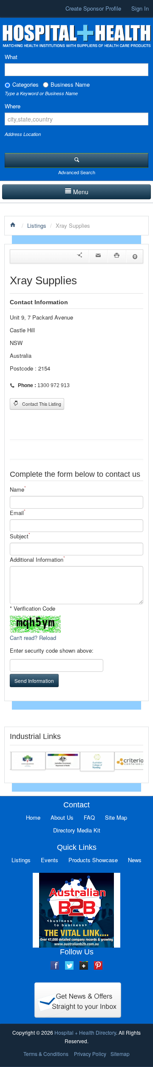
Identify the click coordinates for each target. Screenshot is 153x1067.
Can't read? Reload (33, 638)
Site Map (116, 817)
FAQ (89, 817)
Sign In (140, 8)
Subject (20, 536)
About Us (62, 817)
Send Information (34, 680)
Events (49, 860)
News (135, 860)
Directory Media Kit (76, 830)
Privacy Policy (90, 1053)
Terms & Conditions (45, 1053)
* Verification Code (32, 608)
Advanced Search (76, 172)
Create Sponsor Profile (93, 8)
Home (33, 817)
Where (12, 106)
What (11, 57)
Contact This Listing (41, 404)
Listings (36, 225)
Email (18, 513)
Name (18, 489)
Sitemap (120, 1053)
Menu (80, 191)
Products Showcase (93, 860)
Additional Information (37, 559)
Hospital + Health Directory (85, 1032)
